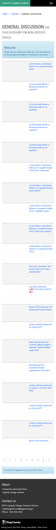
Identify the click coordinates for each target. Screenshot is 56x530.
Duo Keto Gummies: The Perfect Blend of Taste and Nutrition (40, 269)
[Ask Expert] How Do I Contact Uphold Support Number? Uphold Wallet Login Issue (40, 346)
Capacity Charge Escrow (15, 3)
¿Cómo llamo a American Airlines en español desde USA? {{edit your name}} (40, 229)
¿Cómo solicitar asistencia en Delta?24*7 (40, 325)
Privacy (23, 527)
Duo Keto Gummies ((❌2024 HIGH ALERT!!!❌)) (40, 289)
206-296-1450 (16, 512)
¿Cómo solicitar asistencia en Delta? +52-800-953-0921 (40, 388)
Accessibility (31, 527)
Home (4, 14)
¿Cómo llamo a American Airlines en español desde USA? (40, 67)
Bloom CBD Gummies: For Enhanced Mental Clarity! (40, 308)
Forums (14, 14)
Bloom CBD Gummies (38, 440)
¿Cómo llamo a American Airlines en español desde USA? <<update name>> (40, 208)
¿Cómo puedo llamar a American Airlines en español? (39, 87)
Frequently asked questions (14, 489)
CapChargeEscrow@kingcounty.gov (17, 509)
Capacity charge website (13, 492)
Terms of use (42, 527)
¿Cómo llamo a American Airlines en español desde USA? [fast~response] (40, 168)
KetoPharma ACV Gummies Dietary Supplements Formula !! (39, 368)
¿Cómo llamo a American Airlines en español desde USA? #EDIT (40, 188)
